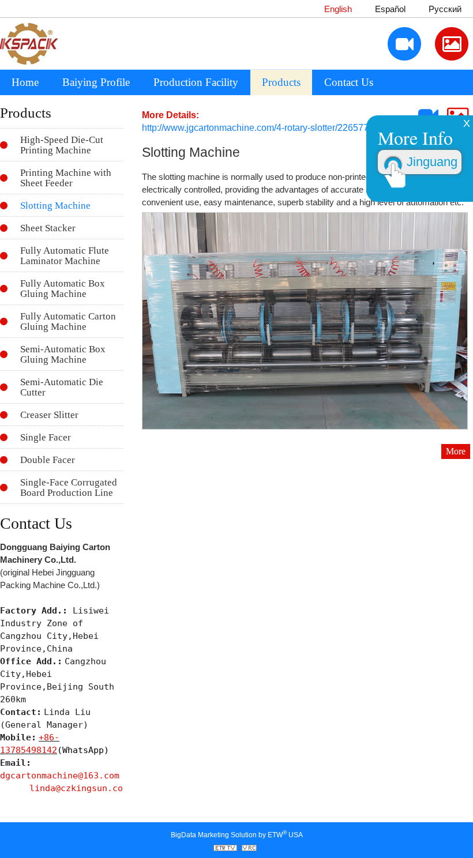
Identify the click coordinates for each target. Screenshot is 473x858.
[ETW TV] (226, 849)
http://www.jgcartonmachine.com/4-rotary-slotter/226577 (255, 128)
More (456, 451)
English (338, 9)
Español (390, 9)
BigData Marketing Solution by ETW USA (237, 834)
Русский (445, 9)
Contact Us (348, 82)
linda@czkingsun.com (78, 788)
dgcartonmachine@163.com (59, 775)
